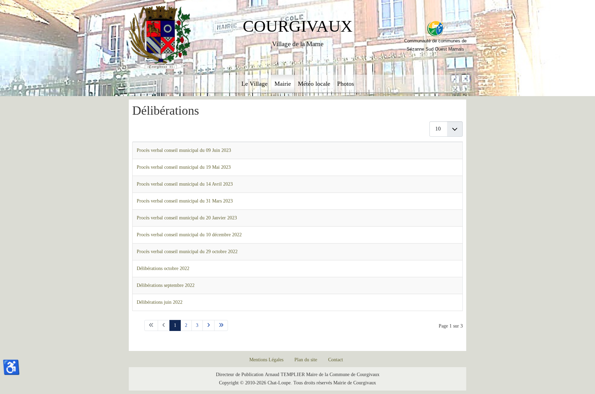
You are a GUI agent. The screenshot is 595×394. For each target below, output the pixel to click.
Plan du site (305, 359)
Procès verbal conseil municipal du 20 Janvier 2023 (187, 217)
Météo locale (314, 83)
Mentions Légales (266, 359)
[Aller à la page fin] (221, 325)
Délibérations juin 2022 (159, 302)
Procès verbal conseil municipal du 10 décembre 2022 (189, 234)
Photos (345, 83)
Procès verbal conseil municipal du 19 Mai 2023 (184, 167)
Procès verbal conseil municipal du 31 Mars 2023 (185, 201)
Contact (335, 359)
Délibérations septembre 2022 (166, 285)
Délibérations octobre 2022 (163, 268)
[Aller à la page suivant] (208, 325)
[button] (571, 370)
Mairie (282, 83)
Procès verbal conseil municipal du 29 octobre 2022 (187, 251)
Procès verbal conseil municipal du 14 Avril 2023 (185, 184)
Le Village (254, 83)
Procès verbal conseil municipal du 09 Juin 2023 (184, 150)
